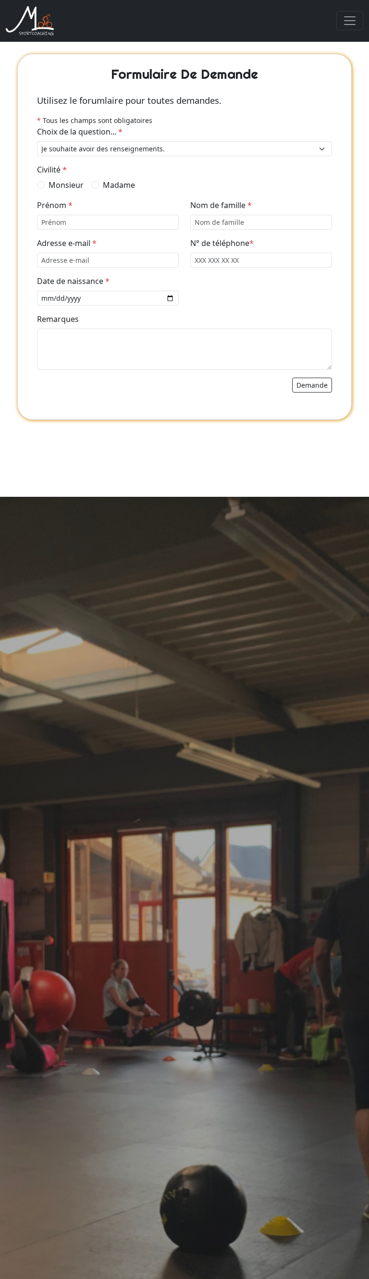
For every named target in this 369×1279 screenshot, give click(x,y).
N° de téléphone (222, 243)
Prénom (55, 205)
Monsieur (66, 185)
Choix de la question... (80, 131)
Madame (119, 185)
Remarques (58, 319)
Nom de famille (221, 205)
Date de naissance (73, 281)
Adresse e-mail (67, 243)
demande (312, 385)
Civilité (52, 169)
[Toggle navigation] (349, 20)
